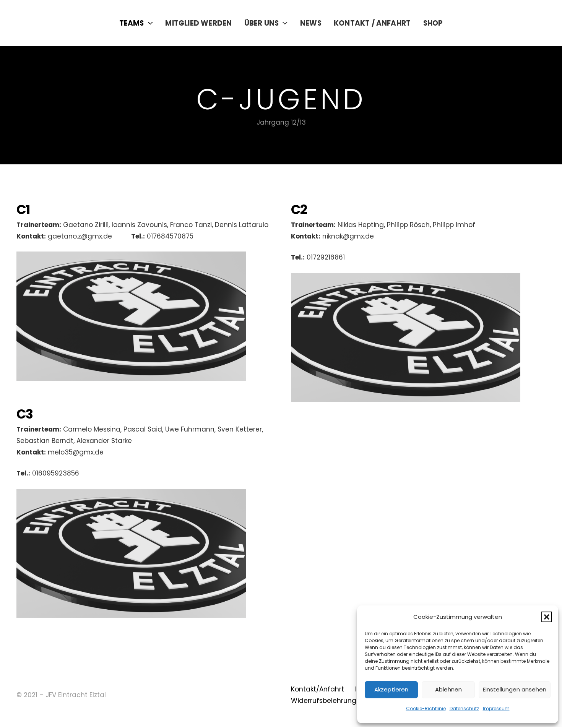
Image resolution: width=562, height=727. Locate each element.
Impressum (496, 708)
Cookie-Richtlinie (426, 708)
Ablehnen (448, 689)
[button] (547, 617)
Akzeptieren (391, 689)
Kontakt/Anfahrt (317, 689)
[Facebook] (506, 22)
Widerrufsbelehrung (323, 700)
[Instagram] (523, 23)
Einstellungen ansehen (514, 689)
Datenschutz (464, 708)
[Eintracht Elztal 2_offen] (57, 23)
